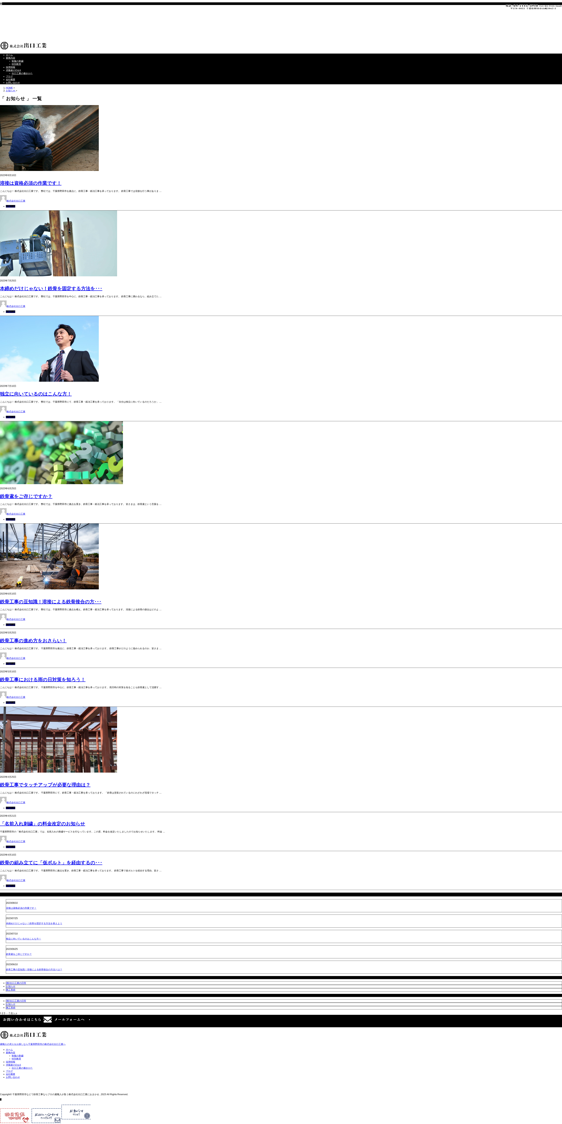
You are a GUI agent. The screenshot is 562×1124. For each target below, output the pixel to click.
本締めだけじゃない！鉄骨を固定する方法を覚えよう (34, 923)
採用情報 (16, 21)
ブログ (15, 30)
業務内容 (16, 12)
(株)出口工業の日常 (16, 983)
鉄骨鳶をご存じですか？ (26, 496)
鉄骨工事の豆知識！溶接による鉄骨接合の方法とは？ (34, 969)
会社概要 (16, 33)
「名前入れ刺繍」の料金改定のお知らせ (42, 823)
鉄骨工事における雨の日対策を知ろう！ (42, 679)
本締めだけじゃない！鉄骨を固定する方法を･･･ (51, 288)
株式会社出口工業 (16, 201)
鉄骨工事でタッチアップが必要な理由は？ (45, 784)
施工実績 (10, 989)
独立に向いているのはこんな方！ (36, 393)
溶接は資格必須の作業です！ (30, 183)
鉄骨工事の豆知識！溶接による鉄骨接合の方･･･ (50, 601)
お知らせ (10, 206)
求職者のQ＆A (19, 24)
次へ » (14, 1013)
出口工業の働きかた (28, 27)
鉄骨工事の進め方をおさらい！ (33, 640)
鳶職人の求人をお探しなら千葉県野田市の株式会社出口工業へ (33, 1044)
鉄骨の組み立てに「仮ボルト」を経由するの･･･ (51, 862)
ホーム (15, 8)
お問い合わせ (19, 36)
